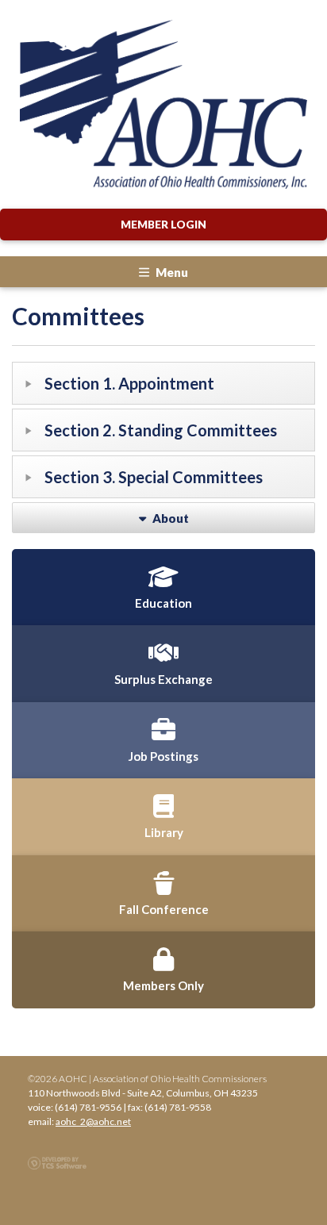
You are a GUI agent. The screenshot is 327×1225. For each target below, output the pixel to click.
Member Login (163, 224)
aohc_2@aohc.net (93, 1121)
